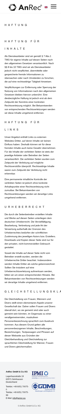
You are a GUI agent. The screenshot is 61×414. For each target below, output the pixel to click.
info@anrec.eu (19, 398)
